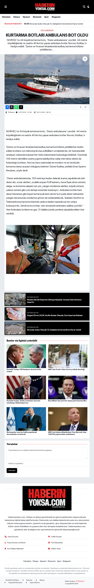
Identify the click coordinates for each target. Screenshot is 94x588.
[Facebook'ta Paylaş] (7, 107)
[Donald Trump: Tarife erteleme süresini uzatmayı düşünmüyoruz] (26, 387)
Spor (46, 17)
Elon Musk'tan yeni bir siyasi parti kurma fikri (67, 401)
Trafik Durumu (56, 537)
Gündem (6, 17)
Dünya (16, 17)
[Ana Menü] (6, 7)
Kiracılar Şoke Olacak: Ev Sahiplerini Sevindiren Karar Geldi (53, 24)
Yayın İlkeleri (34, 582)
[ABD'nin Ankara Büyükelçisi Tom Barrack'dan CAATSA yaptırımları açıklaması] (68, 419)
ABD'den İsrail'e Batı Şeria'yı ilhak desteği (66, 369)
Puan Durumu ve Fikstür (16, 543)
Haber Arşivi (56, 549)
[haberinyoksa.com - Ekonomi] (45, 7)
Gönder (12, 470)
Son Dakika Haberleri (15, 549)
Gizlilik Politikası (12, 580)
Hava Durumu (13, 537)
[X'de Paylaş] (12, 107)
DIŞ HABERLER (47, 30)
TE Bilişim (79, 581)
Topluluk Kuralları (15, 582)
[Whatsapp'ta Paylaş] (16, 107)
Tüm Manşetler (57, 543)
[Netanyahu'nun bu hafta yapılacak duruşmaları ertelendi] (26, 419)
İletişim (29, 580)
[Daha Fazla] (21, 107)
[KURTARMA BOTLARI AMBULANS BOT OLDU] (47, 79)
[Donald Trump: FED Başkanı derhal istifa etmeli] (26, 356)
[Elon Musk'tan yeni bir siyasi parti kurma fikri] (68, 387)
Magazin (56, 17)
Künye (41, 580)
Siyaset (26, 17)
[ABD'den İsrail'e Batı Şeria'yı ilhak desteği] (68, 356)
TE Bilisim (11, 112)
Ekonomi (37, 17)
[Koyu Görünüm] (87, 7)
